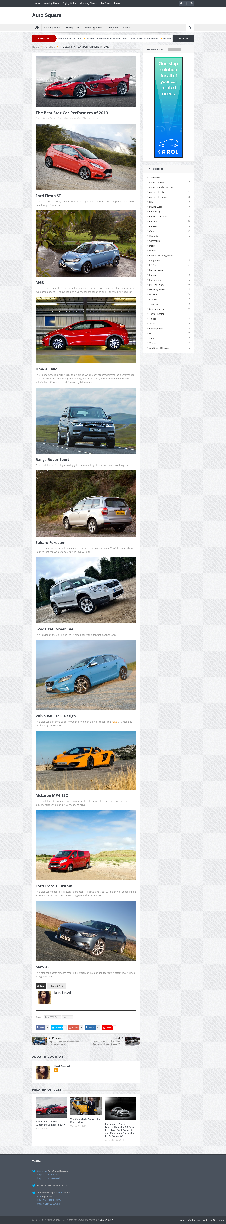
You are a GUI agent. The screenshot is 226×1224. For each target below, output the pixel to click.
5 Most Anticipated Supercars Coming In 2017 (50, 1123)
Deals (152, 245)
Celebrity (153, 235)
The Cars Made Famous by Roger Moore (85, 1121)
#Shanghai (42, 1170)
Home (37, 3)
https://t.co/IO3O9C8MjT (49, 1203)
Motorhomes (155, 279)
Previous (57, 1038)
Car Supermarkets (158, 216)
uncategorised (156, 328)
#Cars (61, 1192)
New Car (153, 294)
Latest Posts (57, 986)
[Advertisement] (155, 15)
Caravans (153, 226)
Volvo (114, 721)
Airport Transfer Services (161, 187)
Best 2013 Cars (52, 1017)
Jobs (221, 1220)
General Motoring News (161, 255)
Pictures (94, 118)
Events (152, 250)
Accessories (154, 177)
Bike (151, 201)
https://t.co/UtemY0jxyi (48, 1174)
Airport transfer (156, 182)
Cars (151, 231)
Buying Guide (69, 3)
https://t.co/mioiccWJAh (48, 1178)
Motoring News (51, 3)
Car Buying (154, 211)
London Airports (157, 270)
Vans (151, 338)
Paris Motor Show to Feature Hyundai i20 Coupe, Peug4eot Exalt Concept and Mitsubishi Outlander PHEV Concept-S (120, 1130)
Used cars (154, 333)
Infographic (154, 260)
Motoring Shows (88, 3)
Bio (42, 986)
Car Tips (153, 221)
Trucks (152, 318)
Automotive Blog (157, 192)
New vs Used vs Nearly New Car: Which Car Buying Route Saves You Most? (138, 38)
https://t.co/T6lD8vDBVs (49, 1199)
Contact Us (194, 1220)
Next (117, 1038)
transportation (156, 309)
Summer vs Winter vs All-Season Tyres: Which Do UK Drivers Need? (57, 38)
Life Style (105, 3)
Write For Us (209, 1220)
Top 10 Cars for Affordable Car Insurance (64, 1043)
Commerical (155, 240)
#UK (39, 1196)
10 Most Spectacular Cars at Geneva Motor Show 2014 (106, 1043)
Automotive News (158, 197)
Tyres (152, 323)
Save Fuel (153, 304)
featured (67, 1017)
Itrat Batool (51, 118)
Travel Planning (156, 313)
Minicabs (153, 274)
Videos (116, 3)
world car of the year (159, 347)
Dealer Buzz (106, 1219)
